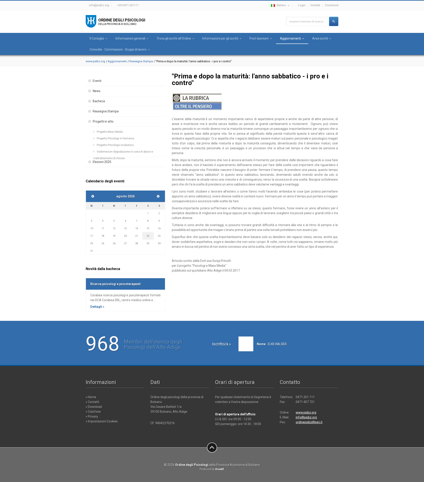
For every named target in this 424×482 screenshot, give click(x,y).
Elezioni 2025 (102, 162)
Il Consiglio (97, 38)
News (96, 91)
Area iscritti (320, 38)
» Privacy (92, 416)
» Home (91, 397)
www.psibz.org (95, 61)
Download (331, 5)
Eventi (97, 81)
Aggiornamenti (290, 38)
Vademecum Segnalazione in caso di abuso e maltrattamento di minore (123, 152)
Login (301, 5)
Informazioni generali (130, 38)
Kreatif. (220, 469)
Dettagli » (97, 306)
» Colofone (93, 411)
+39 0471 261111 (128, 5)
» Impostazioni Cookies (102, 421)
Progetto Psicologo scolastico (115, 145)
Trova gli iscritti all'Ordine (174, 38)
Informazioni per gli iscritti (220, 38)
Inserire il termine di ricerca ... (308, 21)
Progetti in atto (103, 121)
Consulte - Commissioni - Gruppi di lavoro (118, 49)
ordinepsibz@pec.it (309, 422)
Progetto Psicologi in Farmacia (115, 138)
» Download (94, 406)
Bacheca (99, 101)
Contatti (315, 5)
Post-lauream (259, 38)
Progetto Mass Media (110, 131)
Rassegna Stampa (141, 61)
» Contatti (92, 402)
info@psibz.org (99, 5)
